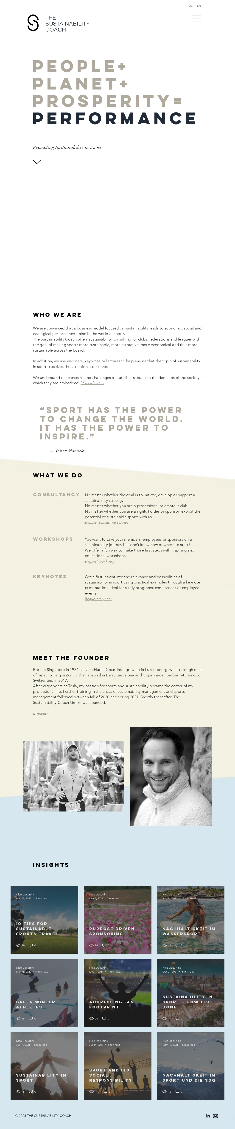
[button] (196, 18)
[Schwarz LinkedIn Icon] (208, 1115)
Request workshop (100, 561)
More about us (92, 383)
